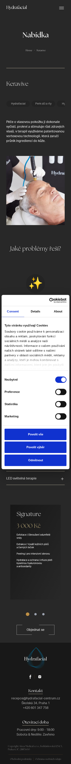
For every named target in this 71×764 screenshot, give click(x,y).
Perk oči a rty (43, 103)
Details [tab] (35, 311)
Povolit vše (35, 434)
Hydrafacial (16, 8)
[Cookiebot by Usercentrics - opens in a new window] (50, 300)
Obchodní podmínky (21, 759)
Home (29, 50)
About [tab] (58, 311)
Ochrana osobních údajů (48, 759)
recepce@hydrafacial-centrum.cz (35, 698)
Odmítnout (35, 460)
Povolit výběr (35, 447)
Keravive (41, 50)
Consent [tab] (13, 311)
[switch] (60, 392)
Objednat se (35, 629)
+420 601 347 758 (35, 707)
